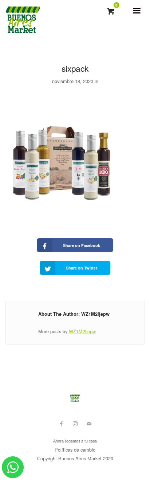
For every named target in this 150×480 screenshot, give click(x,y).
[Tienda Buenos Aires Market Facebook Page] (61, 423)
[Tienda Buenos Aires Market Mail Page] (88, 423)
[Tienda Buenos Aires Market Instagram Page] (75, 423)
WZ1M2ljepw (82, 331)
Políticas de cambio (75, 449)
